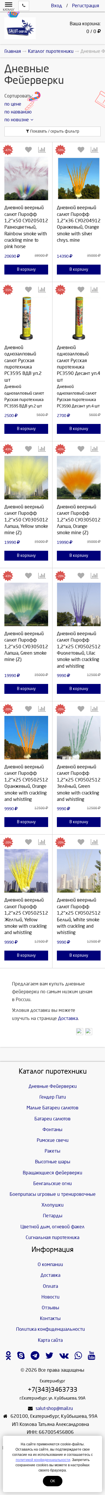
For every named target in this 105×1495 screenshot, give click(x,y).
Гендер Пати (52, 1097)
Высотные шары (52, 1161)
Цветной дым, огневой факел (52, 1226)
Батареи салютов (52, 1118)
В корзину (26, 269)
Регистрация (85, 5)
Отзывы (50, 1307)
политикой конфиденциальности (43, 1460)
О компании (50, 1264)
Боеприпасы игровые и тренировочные (53, 1194)
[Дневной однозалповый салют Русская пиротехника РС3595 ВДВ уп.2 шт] (26, 318)
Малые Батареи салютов (52, 1107)
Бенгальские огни (52, 1183)
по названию (18, 111)
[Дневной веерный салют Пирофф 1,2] (26, 178)
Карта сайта (50, 1340)
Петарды (52, 1215)
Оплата (50, 1286)
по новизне (16, 119)
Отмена (79, 244)
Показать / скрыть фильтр (54, 131)
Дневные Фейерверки (53, 1086)
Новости (50, 1296)
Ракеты (52, 1151)
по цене (12, 104)
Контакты (50, 1318)
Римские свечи (53, 1140)
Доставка (68, 1018)
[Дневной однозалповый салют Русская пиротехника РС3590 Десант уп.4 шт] (79, 318)
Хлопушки (52, 1204)
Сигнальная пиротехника (52, 1237)
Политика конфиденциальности (50, 1329)
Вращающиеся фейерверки (52, 1172)
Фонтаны (52, 1129)
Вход (56, 5)
